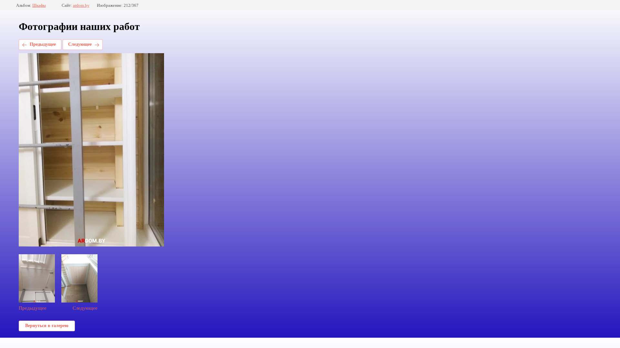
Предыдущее (43, 44)
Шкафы (39, 5)
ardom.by (81, 5)
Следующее (80, 44)
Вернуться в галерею (46, 325)
